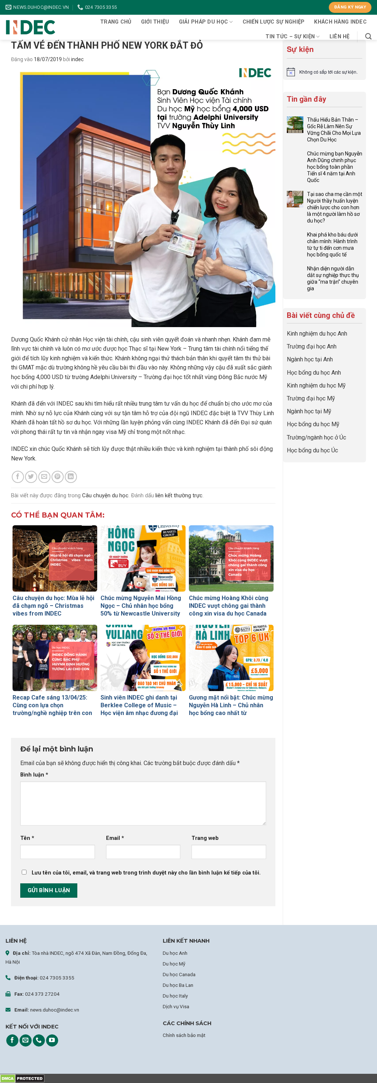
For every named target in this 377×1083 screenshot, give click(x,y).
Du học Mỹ (174, 964)
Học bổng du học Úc (312, 450)
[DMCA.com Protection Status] (22, 1078)
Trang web (205, 838)
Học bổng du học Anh (314, 372)
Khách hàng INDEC (340, 22)
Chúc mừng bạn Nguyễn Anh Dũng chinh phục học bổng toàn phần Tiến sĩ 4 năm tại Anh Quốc (334, 167)
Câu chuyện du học (105, 495)
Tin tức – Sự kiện (290, 37)
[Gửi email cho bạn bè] (44, 477)
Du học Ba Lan (178, 985)
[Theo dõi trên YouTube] (52, 1040)
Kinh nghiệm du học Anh (317, 333)
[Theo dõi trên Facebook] (12, 1040)
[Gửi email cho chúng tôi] (26, 1040)
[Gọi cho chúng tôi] (39, 1040)
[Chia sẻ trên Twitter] (31, 477)
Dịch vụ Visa (176, 1006)
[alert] (324, 71)
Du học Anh (175, 953)
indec (77, 59)
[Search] (368, 36)
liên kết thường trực (178, 495)
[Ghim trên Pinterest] (58, 477)
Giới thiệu (155, 22)
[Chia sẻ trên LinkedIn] (71, 477)
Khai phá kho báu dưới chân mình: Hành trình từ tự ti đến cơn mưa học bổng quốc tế (332, 244)
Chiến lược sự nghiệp (274, 22)
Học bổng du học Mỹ (313, 424)
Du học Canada (179, 974)
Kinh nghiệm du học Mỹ (316, 385)
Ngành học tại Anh (310, 359)
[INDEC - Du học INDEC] (31, 27)
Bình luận (34, 775)
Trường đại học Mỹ (311, 398)
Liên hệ (340, 37)
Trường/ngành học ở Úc (316, 437)
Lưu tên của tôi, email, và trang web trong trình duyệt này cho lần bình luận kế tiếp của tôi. (146, 873)
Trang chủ (115, 22)
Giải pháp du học (203, 22)
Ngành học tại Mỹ (309, 411)
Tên (27, 838)
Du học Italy (175, 996)
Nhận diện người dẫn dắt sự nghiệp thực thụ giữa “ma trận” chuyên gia (333, 278)
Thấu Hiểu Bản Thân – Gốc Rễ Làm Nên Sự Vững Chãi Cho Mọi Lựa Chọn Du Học (334, 130)
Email (115, 838)
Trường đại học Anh (312, 346)
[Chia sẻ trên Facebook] (18, 477)
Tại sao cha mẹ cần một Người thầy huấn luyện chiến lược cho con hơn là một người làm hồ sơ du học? (334, 207)
